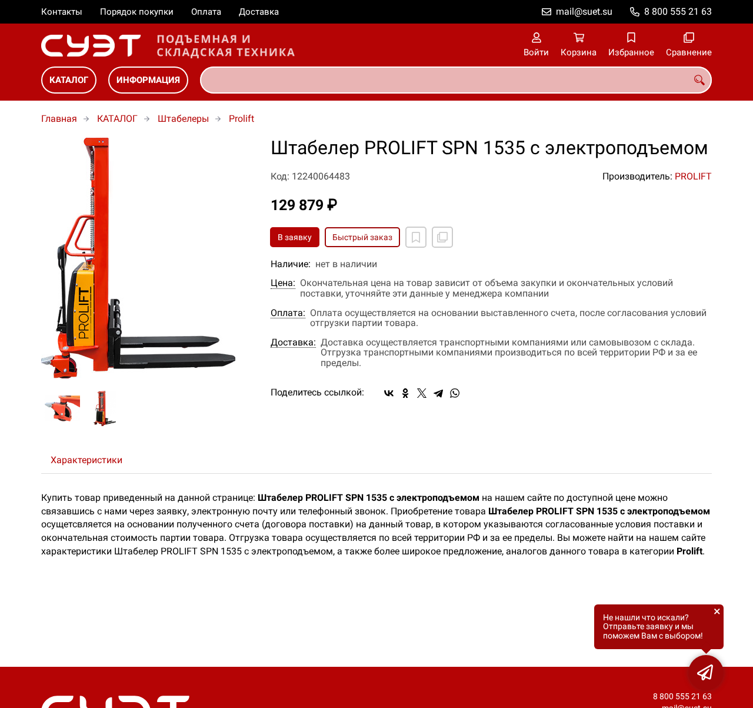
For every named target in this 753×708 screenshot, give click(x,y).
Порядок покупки (137, 11)
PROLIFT (693, 176)
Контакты (61, 11)
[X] (422, 393)
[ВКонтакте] (389, 393)
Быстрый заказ (362, 237)
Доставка (259, 11)
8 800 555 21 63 (678, 11)
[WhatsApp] (455, 393)
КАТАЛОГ (68, 80)
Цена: (283, 283)
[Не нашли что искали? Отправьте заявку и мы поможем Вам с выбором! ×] (706, 672)
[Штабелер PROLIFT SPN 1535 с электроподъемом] (147, 258)
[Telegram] (438, 393)
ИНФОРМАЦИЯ (148, 80)
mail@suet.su (584, 11)
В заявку (295, 237)
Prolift (241, 118)
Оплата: (288, 313)
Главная (59, 118)
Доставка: (293, 342)
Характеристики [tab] (86, 460)
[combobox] (456, 80)
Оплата (206, 11)
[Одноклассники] (405, 393)
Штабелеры (183, 118)
